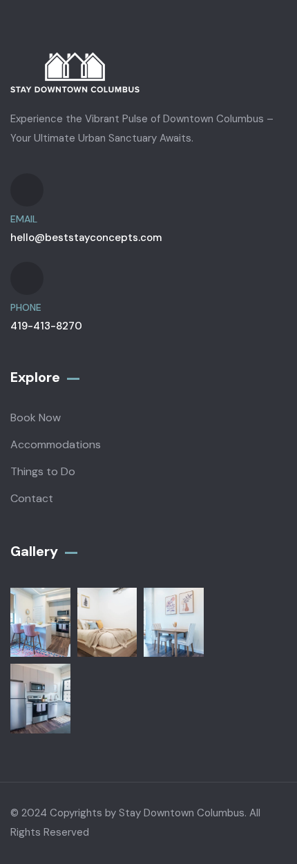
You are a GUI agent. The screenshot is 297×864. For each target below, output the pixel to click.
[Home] (75, 73)
